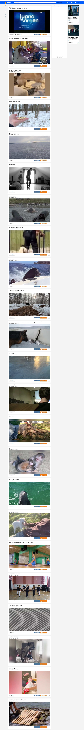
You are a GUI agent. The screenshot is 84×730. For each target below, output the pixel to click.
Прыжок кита (12, 133)
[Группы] (6, 14)
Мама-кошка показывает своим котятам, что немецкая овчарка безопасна (27, 322)
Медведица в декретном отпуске (17, 290)
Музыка (68, 2)
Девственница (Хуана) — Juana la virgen (15, 8)
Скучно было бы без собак (15, 70)
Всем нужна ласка (13, 511)
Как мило (11, 416)
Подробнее (70, 22)
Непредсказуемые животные (16, 227)
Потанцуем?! (12, 164)
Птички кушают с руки (14, 101)
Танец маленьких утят (14, 573)
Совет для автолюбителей (15, 605)
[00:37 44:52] (29, 21)
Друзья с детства (13, 448)
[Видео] (6, 11)
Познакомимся (12, 196)
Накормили (11, 259)
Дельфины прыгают (14, 479)
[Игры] (6, 18)
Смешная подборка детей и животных (18, 38)
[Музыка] (6, 13)
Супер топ (10, 40)
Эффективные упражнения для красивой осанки (21, 542)
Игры (73, 2)
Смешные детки (13, 668)
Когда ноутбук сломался (15, 385)
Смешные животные (14, 636)
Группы (77, 2)
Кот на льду (11, 353)
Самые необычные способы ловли (17, 699)
